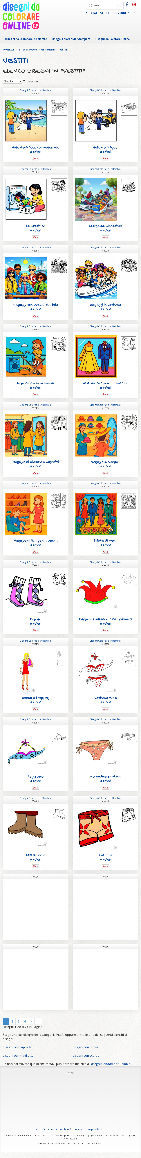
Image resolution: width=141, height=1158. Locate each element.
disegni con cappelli (17, 1047)
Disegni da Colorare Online (112, 39)
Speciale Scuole (98, 13)
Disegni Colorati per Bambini (35, 90)
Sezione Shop (125, 13)
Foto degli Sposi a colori (105, 150)
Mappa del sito (96, 1129)
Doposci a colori (35, 621)
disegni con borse (85, 1047)
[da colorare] (59, 107)
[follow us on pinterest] (134, 4)
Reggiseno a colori (36, 779)
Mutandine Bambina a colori (105, 779)
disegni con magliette (18, 1056)
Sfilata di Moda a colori (105, 543)
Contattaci (79, 1129)
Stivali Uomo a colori (35, 857)
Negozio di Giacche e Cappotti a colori (35, 464)
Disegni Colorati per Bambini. (111, 1064)
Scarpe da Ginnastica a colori (105, 228)
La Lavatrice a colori (35, 228)
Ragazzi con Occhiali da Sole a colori (35, 307)
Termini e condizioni (45, 1129)
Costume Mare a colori (105, 700)
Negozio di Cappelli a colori (105, 464)
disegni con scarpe (86, 1056)
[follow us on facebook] (127, 4)
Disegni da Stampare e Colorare (26, 39)
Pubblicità (65, 1129)
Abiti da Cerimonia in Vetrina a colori (105, 385)
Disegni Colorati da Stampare (70, 39)
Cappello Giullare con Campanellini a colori (105, 621)
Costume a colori (105, 857)
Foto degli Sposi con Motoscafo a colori (35, 150)
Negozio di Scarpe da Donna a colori (36, 543)
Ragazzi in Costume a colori (105, 307)
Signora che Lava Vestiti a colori (35, 385)
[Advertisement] (35, 909)
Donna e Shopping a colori (35, 700)
